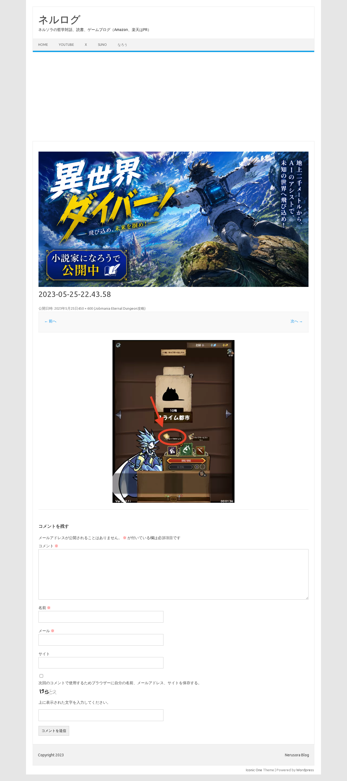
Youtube (66, 44)
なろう (122, 44)
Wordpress (305, 770)
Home (43, 44)
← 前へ (50, 321)
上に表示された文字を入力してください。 (74, 702)
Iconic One (254, 770)
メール (46, 631)
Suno (102, 44)
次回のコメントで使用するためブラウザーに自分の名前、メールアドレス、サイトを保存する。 (120, 683)
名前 (44, 608)
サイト (44, 654)
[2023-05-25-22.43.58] (173, 421)
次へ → (297, 321)
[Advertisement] (173, 97)
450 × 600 (85, 308)
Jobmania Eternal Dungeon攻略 (119, 308)
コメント (48, 546)
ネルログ (59, 19)
